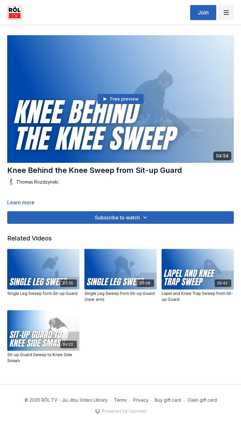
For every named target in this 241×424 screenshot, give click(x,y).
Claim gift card (202, 400)
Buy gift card (168, 400)
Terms (120, 400)
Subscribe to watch (117, 217)
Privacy (140, 400)
